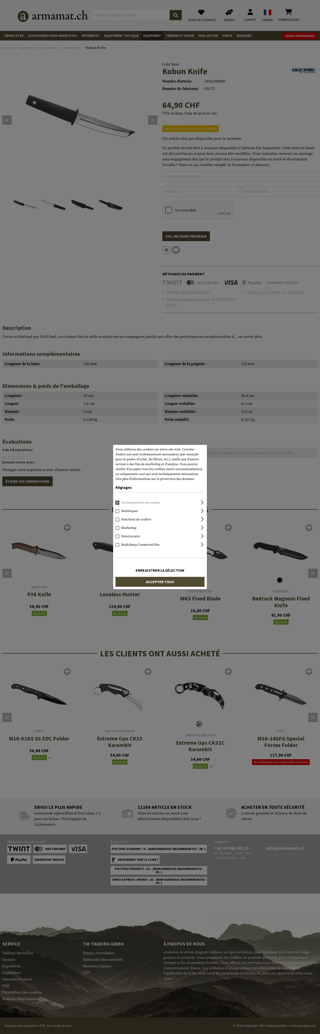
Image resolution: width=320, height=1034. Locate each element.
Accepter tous (160, 582)
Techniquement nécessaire (140, 503)
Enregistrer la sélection (160, 570)
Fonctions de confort (136, 520)
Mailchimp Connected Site (140, 545)
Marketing (128, 528)
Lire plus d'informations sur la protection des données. (155, 479)
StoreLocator (130, 536)
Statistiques (129, 511)
